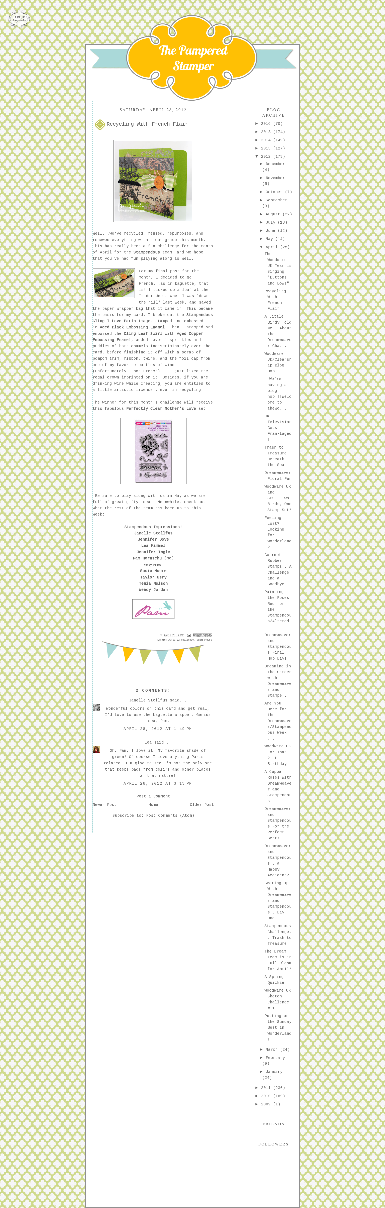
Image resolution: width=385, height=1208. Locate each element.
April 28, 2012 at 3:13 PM (158, 783)
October (275, 192)
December (275, 164)
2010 (267, 1096)
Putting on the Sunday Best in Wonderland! (278, 1028)
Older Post (202, 805)
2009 (267, 1104)
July (272, 222)
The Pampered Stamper (193, 58)
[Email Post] (189, 635)
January (274, 1072)
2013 (267, 148)
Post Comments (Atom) (170, 815)
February (275, 1058)
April (273, 247)
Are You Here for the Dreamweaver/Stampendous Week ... (278, 721)
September (276, 200)
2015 (267, 132)
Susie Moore (153, 571)
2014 (267, 140)
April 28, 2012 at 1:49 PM (158, 729)
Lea (148, 742)
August (274, 214)
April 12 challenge (181, 640)
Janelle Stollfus (148, 700)
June (272, 231)
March (273, 1050)
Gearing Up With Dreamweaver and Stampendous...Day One (278, 901)
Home (153, 805)
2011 (267, 1088)
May (270, 239)
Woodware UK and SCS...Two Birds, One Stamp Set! (278, 498)
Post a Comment (153, 796)
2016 (267, 124)
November (275, 178)
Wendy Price (152, 564)
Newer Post (105, 805)
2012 (267, 156)
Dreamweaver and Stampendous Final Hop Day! (278, 647)
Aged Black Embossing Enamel (132, 327)
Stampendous (204, 640)
